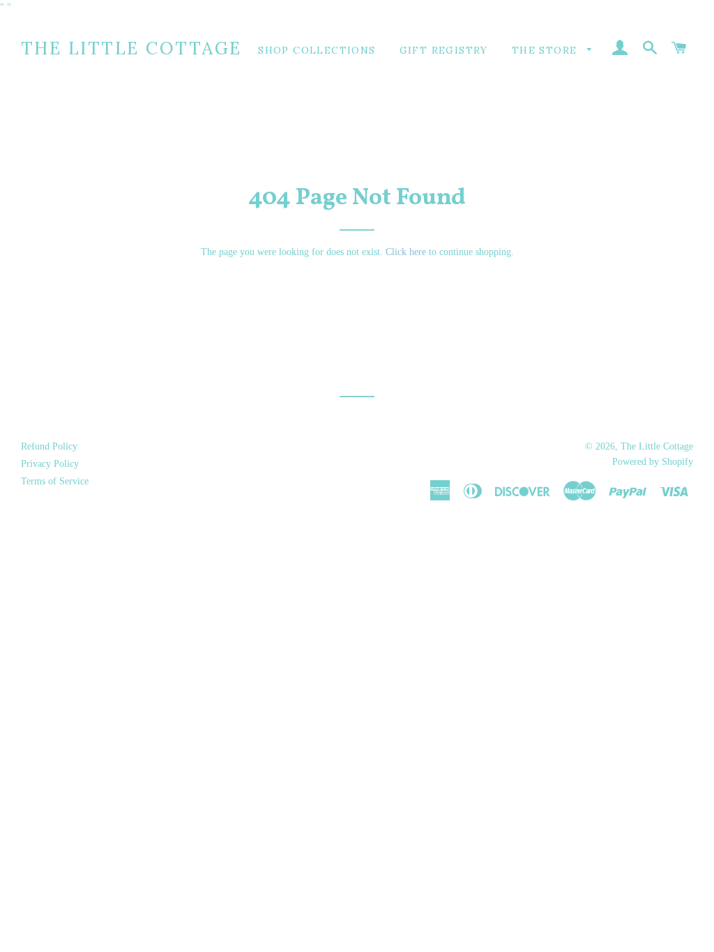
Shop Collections (316, 50)
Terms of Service (55, 481)
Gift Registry (444, 50)
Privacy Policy (50, 464)
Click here (406, 252)
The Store (546, 50)
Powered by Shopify (652, 461)
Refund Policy (49, 446)
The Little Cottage (131, 48)
